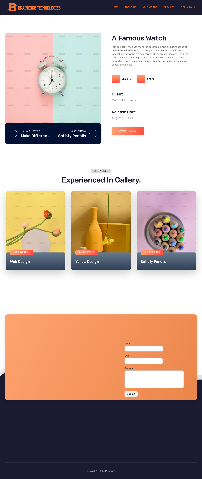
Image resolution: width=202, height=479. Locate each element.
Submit (131, 394)
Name (128, 343)
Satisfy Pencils (153, 262)
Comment (129, 368)
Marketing (86, 252)
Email (128, 355)
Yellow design (87, 262)
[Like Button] (116, 79)
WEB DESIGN (22, 252)
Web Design (20, 262)
